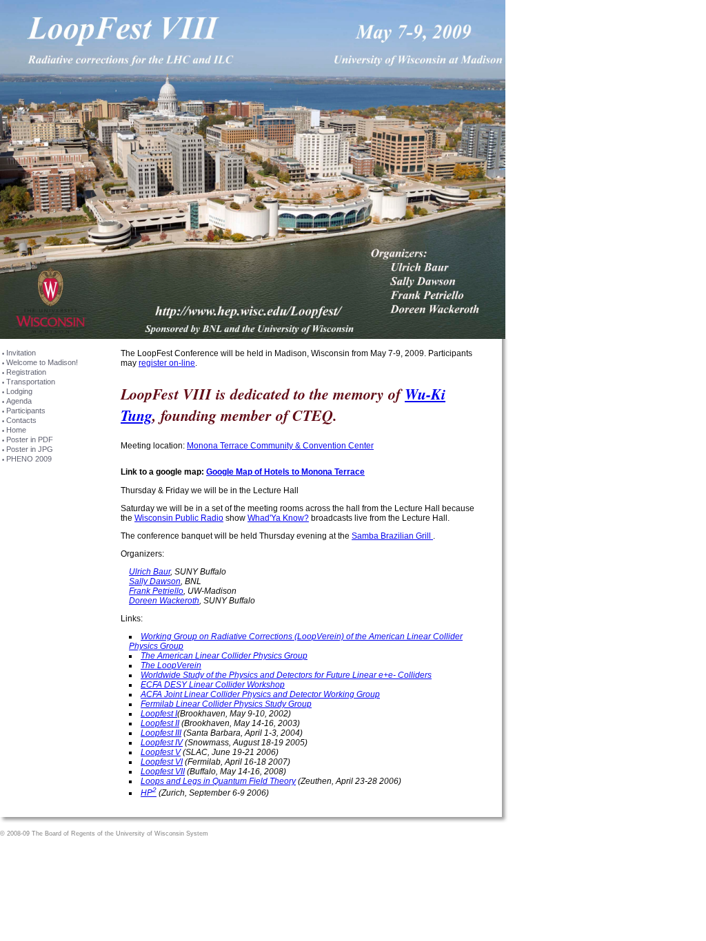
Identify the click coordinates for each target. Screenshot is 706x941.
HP (149, 793)
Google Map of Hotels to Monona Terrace (285, 472)
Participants (26, 410)
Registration (26, 372)
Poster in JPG (29, 449)
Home (16, 430)
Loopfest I (159, 713)
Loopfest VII (163, 771)
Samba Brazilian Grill (392, 536)
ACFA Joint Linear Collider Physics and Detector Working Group (260, 694)
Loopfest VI (162, 762)
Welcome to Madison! (42, 362)
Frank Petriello (156, 591)
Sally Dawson (155, 581)
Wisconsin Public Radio (178, 518)
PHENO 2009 (29, 459)
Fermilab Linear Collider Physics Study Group (226, 704)
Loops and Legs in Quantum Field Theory (218, 781)
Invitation (21, 353)
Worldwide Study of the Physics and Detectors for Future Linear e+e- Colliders (286, 675)
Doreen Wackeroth (164, 601)
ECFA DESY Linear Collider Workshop (213, 685)
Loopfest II (160, 723)
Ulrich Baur (149, 572)
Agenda (19, 401)
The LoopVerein (171, 665)
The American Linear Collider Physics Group (224, 656)
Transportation (30, 382)
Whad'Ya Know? (278, 518)
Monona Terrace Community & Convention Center (280, 446)
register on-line (167, 363)
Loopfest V (161, 752)
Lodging (19, 391)
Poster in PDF (29, 439)
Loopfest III (161, 733)
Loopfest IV (162, 742)
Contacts (21, 420)
